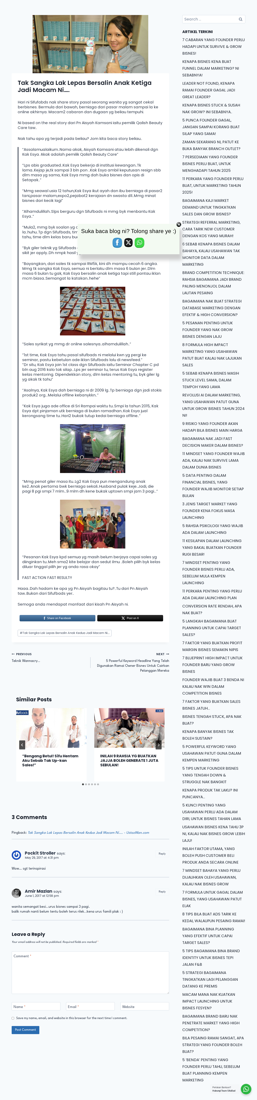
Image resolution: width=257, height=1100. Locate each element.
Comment (22, 956)
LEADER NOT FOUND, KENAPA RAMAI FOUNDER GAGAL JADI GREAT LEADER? (208, 90)
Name (20, 1007)
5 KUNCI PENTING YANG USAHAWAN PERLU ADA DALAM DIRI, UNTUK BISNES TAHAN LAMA (211, 812)
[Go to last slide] (22, 744)
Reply (162, 853)
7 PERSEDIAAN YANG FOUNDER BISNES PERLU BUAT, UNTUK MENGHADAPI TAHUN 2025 (210, 163)
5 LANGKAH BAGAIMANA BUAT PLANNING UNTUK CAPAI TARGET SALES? (211, 628)
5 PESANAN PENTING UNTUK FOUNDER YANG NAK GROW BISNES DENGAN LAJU (207, 329)
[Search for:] (213, 19)
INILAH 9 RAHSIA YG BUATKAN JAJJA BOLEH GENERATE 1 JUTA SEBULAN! (129, 760)
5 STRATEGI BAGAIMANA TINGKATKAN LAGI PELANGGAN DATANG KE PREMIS (210, 979)
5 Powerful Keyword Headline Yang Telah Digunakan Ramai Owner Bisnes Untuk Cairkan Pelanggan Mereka (133, 662)
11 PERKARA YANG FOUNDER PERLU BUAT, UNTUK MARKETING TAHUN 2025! (212, 185)
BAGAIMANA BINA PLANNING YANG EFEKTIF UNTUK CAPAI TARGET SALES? (208, 935)
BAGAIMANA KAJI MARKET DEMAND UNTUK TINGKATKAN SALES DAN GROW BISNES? (209, 207)
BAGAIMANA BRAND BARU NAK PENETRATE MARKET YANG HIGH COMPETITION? (211, 1023)
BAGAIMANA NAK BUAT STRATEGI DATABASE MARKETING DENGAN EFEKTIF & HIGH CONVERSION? (212, 308)
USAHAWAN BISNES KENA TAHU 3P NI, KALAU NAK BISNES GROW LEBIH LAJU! (213, 833)
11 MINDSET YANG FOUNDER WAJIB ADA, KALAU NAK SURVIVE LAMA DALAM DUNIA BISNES (213, 460)
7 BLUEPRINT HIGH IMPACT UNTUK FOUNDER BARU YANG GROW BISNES (212, 664)
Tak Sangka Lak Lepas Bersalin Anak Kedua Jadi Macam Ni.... (65, 633)
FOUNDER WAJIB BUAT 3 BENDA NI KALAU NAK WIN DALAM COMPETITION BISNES (213, 686)
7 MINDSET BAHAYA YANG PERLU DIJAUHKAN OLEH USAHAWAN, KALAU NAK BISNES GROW (211, 877)
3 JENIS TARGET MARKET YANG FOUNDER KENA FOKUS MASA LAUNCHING (209, 510)
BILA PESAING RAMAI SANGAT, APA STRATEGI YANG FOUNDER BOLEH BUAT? (213, 1044)
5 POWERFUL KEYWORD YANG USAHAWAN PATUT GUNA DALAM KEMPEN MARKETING (211, 753)
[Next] (159, 744)
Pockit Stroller (40, 853)
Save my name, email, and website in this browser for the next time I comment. (71, 1018)
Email (73, 1007)
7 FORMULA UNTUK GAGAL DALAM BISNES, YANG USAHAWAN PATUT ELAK (212, 899)
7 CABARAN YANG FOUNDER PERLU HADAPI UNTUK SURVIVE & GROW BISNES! (213, 46)
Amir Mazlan (38, 891)
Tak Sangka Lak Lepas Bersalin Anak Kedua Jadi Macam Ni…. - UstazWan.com (88, 832)
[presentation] (51, 728)
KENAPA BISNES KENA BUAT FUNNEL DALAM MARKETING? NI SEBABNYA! (210, 68)
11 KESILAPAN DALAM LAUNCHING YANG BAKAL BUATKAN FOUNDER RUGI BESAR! (212, 547)
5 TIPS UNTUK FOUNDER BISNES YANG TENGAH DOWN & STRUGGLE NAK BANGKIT (210, 775)
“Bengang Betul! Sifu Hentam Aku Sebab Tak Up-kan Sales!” (50, 760)
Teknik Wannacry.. (26, 658)
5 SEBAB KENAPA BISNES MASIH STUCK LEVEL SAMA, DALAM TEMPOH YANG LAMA (210, 380)
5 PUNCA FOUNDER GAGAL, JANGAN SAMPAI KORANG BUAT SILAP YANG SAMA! (211, 127)
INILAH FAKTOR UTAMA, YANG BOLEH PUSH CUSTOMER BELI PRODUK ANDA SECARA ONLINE (210, 855)
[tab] (83, 784)
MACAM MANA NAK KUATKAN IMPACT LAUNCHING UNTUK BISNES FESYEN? (208, 1001)
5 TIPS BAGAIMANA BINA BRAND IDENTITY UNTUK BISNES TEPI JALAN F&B (211, 957)
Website (128, 1007)
